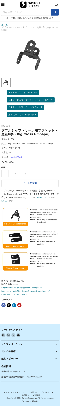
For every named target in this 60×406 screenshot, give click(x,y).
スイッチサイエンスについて (15, 392)
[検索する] (55, 12)
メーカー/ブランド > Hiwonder (22, 92)
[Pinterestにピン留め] (19, 305)
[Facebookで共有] (3, 305)
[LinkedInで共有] (14, 305)
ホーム (4, 25)
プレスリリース (47, 392)
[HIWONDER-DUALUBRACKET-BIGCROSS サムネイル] (6, 82)
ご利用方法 (24, 395)
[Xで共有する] (9, 305)
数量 (3, 168)
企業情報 (34, 392)
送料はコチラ (48, 18)
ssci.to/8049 (16, 157)
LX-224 (5, 200)
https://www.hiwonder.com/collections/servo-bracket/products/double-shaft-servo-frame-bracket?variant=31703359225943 (25, 291)
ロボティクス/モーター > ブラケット (25, 107)
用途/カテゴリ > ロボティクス (22, 114)
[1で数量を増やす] (25, 173)
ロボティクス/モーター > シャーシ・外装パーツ (30, 99)
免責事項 (36, 395)
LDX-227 (41, 197)
